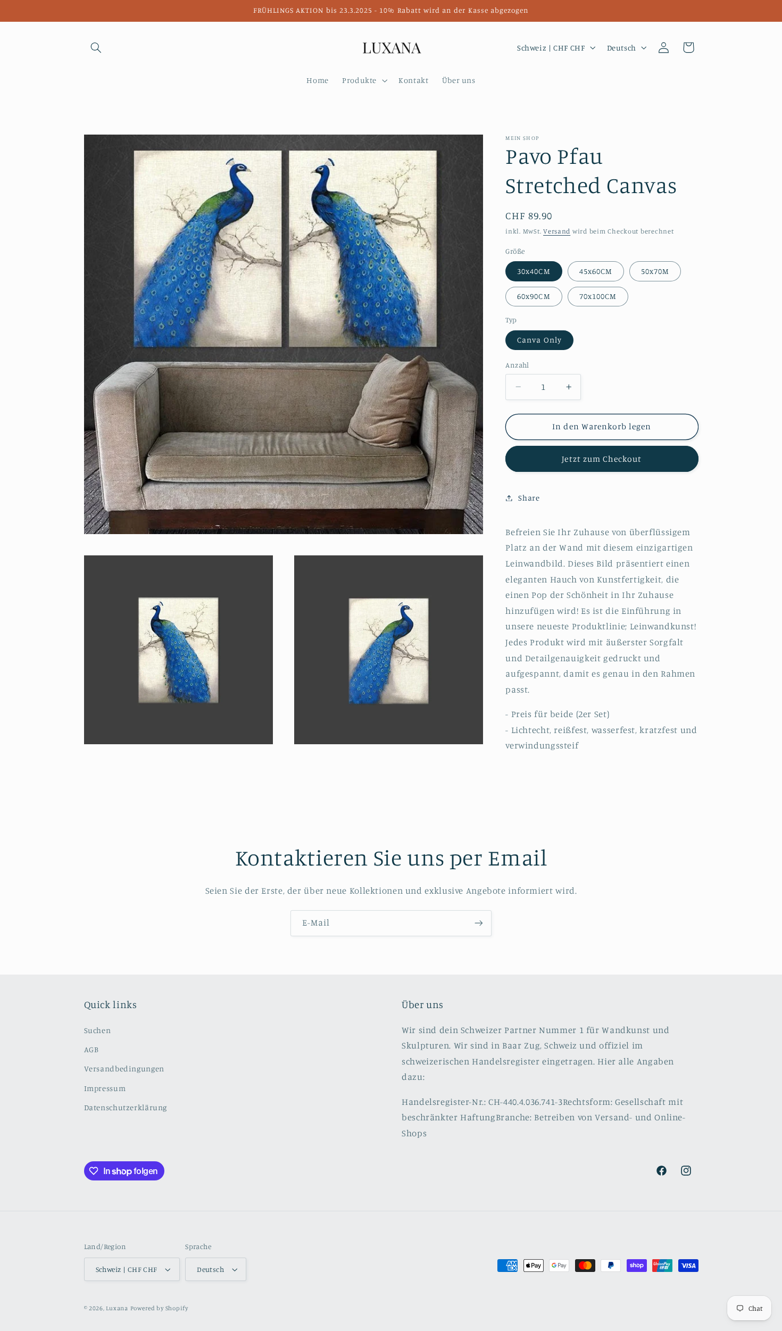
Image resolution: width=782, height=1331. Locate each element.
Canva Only (539, 339)
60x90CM (533, 296)
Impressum (105, 1088)
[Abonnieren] (479, 923)
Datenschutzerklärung (126, 1107)
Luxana (117, 1308)
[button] (96, 47)
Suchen (97, 1030)
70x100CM (598, 296)
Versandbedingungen (124, 1068)
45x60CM (595, 271)
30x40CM (533, 271)
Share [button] (528, 497)
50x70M (655, 271)
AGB (91, 1049)
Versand (556, 231)
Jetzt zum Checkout (602, 458)
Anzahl (517, 365)
